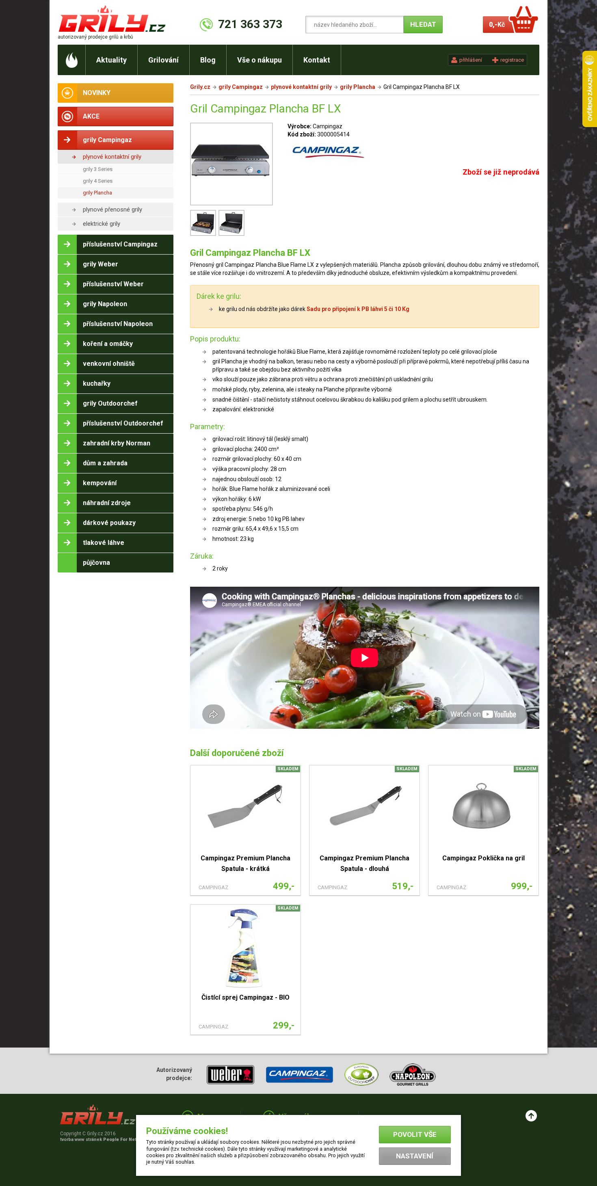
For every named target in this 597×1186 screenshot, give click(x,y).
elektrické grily (101, 223)
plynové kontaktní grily (112, 156)
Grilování (163, 60)
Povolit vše (415, 1134)
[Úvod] (72, 60)
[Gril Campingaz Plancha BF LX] (231, 165)
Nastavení (414, 1156)
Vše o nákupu (259, 60)
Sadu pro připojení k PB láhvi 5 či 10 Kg (357, 309)
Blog (208, 60)
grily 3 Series (97, 169)
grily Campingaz (240, 87)
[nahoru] (531, 1115)
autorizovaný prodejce (95, 37)
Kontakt (316, 60)
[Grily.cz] (114, 18)
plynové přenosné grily (112, 209)
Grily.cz (200, 87)
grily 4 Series (97, 181)
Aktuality (111, 60)
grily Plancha (97, 193)
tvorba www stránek (102, 1139)
